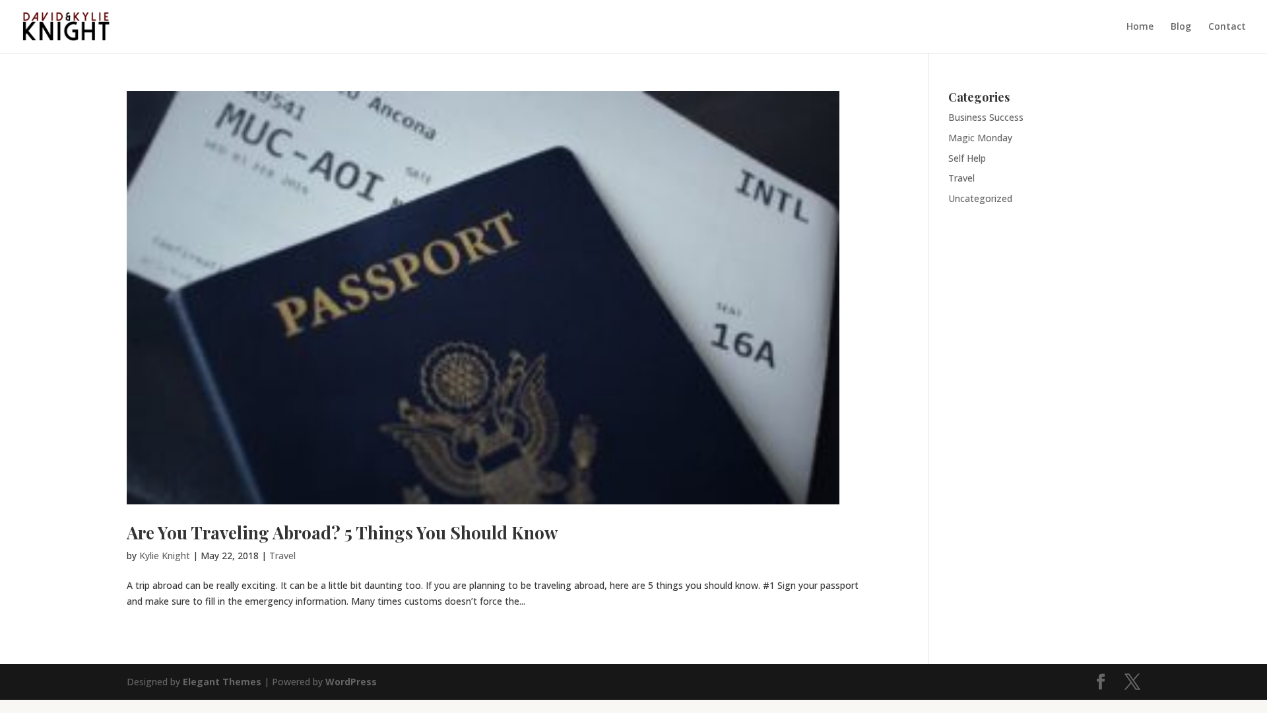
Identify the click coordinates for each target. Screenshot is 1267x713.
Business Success (985, 117)
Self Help (967, 158)
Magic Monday (980, 137)
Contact (1227, 27)
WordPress (351, 681)
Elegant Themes (222, 681)
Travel (282, 555)
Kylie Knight (164, 555)
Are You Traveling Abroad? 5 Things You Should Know (342, 532)
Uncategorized (980, 198)
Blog (1181, 27)
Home (1139, 27)
